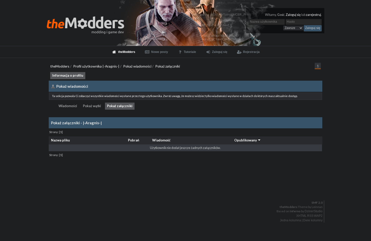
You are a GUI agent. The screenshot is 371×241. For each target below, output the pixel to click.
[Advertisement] (185, 169)
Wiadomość (161, 140)
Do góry (187, 190)
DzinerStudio (314, 211)
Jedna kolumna (290, 220)
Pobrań (133, 140)
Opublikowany (246, 140)
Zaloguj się (293, 15)
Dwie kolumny (313, 220)
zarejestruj (313, 15)
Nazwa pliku (60, 140)
